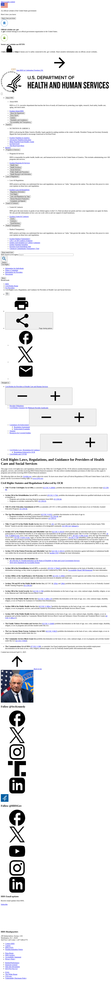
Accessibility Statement (13, 957)
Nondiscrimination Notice (14, 949)
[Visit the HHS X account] (17, 842)
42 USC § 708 (38, 591)
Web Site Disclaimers (12, 967)
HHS (7, 284)
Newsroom (9, 274)
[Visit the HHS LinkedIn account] (17, 892)
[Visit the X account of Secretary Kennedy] (17, 743)
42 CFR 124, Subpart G (70, 526)
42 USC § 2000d (49, 488)
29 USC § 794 (52, 495)
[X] (26, 362)
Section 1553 (54, 553)
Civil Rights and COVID (18, 454)
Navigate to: (5, 383)
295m (56, 583)
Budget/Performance (12, 963)
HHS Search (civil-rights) (10, 255)
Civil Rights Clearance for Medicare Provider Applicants (29, 408)
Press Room (9, 953)
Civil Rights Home (11, 286)
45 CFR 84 (57, 499)
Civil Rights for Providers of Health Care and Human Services (26, 386)
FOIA (7, 972)
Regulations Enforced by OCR (24, 452)
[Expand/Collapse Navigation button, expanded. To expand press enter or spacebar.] (38, 396)
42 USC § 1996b (59, 576)
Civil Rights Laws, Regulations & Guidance (25, 450)
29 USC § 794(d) (54, 568)
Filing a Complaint (11, 270)
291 (52, 524)
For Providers (10, 288)
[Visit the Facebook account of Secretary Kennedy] (17, 726)
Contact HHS (10, 944)
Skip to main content (8, 2)
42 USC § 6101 (46, 514)
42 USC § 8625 (51, 631)
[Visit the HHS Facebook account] (17, 825)
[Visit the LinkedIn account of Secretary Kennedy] (17, 793)
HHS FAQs (9, 947)
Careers (7, 945)
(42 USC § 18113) (58, 551)
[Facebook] (26, 345)
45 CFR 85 (42, 501)
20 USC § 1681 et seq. (80, 536)
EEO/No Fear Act (11, 969)
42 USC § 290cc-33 (45, 599)
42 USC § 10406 (48, 623)
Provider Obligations (17, 406)
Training (12, 431)
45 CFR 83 (28, 585)
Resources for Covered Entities (20, 433)
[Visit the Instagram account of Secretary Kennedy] (17, 759)
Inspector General (11, 965)
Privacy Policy (10, 959)
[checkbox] (7, 294)
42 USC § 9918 (21, 641)
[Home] (55, 92)
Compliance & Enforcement (19, 425)
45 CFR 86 (23, 509)
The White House (11, 974)
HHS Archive (10, 955)
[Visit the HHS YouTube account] (17, 859)
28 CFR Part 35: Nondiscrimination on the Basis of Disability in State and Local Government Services (45, 561)
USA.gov (8, 976)
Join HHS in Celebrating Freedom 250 (29, 70)
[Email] (26, 379)
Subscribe (4, 904)
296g (62, 583)
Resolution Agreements (22, 427)
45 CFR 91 (52, 518)
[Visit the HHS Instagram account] (17, 875)
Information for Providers (14, 272)
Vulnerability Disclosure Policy (16, 978)
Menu (3, 278)
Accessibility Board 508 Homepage (80, 570)
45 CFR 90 (54, 516)
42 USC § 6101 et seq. (22, 537)
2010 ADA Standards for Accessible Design (25, 563)
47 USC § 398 (36, 646)
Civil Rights (5, 264)
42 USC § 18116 (58, 532)
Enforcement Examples (22, 429)
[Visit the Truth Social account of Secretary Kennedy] (17, 776)
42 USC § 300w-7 (45, 606)
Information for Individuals (14, 268)
